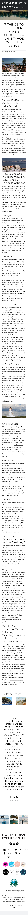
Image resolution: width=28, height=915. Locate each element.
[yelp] (17, 843)
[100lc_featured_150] (23, 862)
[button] (6, 3)
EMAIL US (10, 850)
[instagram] (14, 843)
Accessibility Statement (18, 890)
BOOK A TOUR (23, 850)
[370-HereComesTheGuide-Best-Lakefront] (17, 870)
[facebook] (10, 843)
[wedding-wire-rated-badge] (11, 862)
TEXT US (9, 857)
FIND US (9, 853)
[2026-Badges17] (6, 870)
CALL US (21, 853)
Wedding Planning (12, 51)
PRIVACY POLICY (7, 890)
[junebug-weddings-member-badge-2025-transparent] (12, 870)
